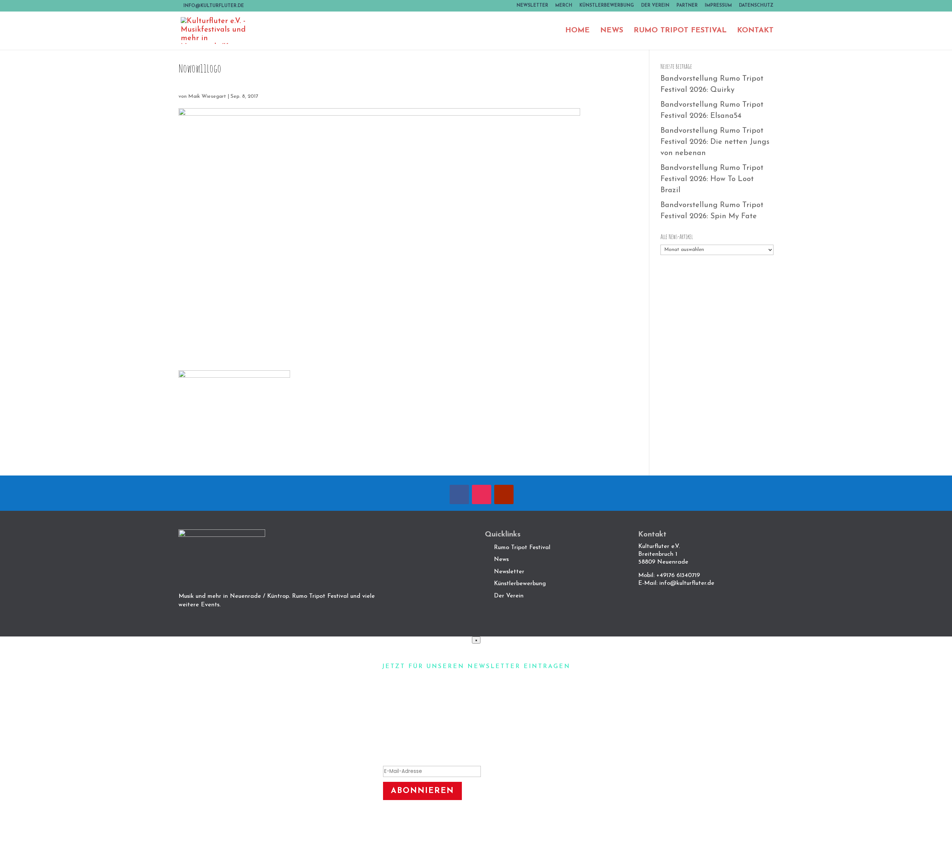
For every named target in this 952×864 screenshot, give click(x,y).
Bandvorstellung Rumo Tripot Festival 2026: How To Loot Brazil (711, 179)
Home (577, 31)
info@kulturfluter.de (686, 583)
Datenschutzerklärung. (476, 838)
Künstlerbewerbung (606, 5)
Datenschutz (756, 5)
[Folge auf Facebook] (459, 494)
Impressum (718, 5)
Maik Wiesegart (207, 96)
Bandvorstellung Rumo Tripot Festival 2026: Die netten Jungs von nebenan (714, 142)
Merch (563, 5)
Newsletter (532, 5)
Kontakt (755, 31)
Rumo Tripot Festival (680, 31)
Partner (687, 5)
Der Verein (655, 5)
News (611, 31)
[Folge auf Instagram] (481, 494)
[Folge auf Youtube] (504, 494)
